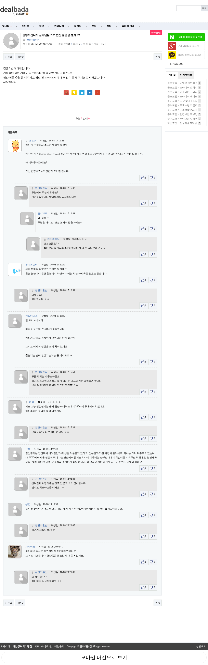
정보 (41, 26)
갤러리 (77, 26)
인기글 (172, 75)
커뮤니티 (59, 26)
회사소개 (5, 646)
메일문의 (59, 646)
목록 (157, 56)
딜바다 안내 (128, 26)
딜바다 (7, 26)
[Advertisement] (120, 11)
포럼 (94, 26)
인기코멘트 (186, 75)
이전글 (8, 56)
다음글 (20, 56)
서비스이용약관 (43, 646)
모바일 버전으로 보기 (104, 657)
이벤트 (25, 26)
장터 (109, 26)
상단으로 (201, 646)
